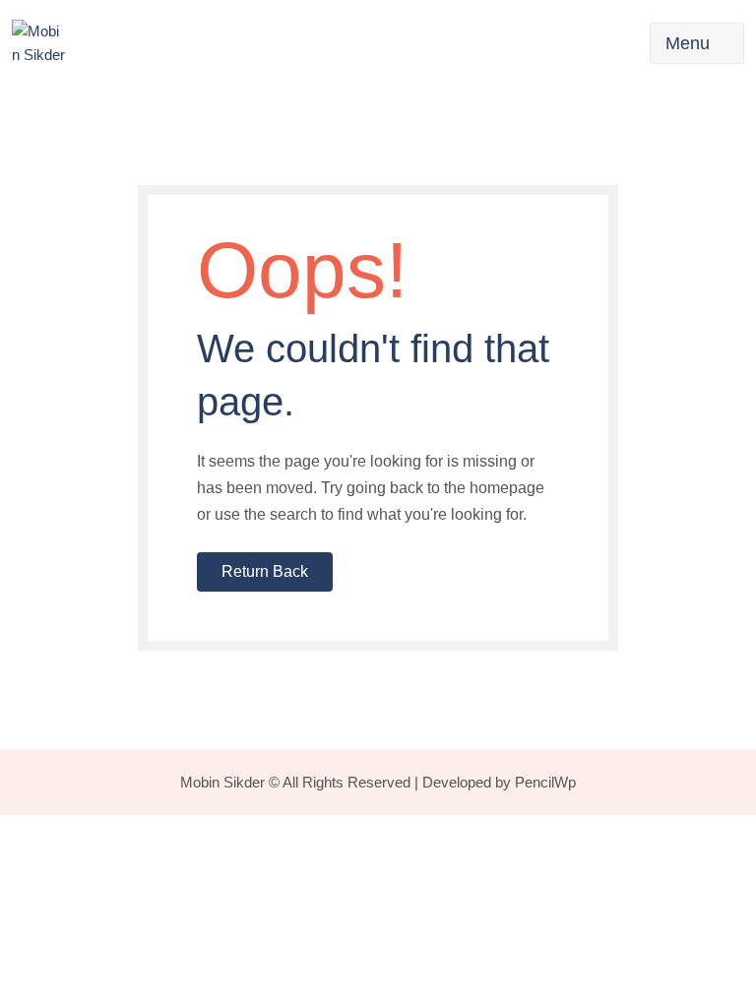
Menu (687, 43)
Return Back (264, 571)
